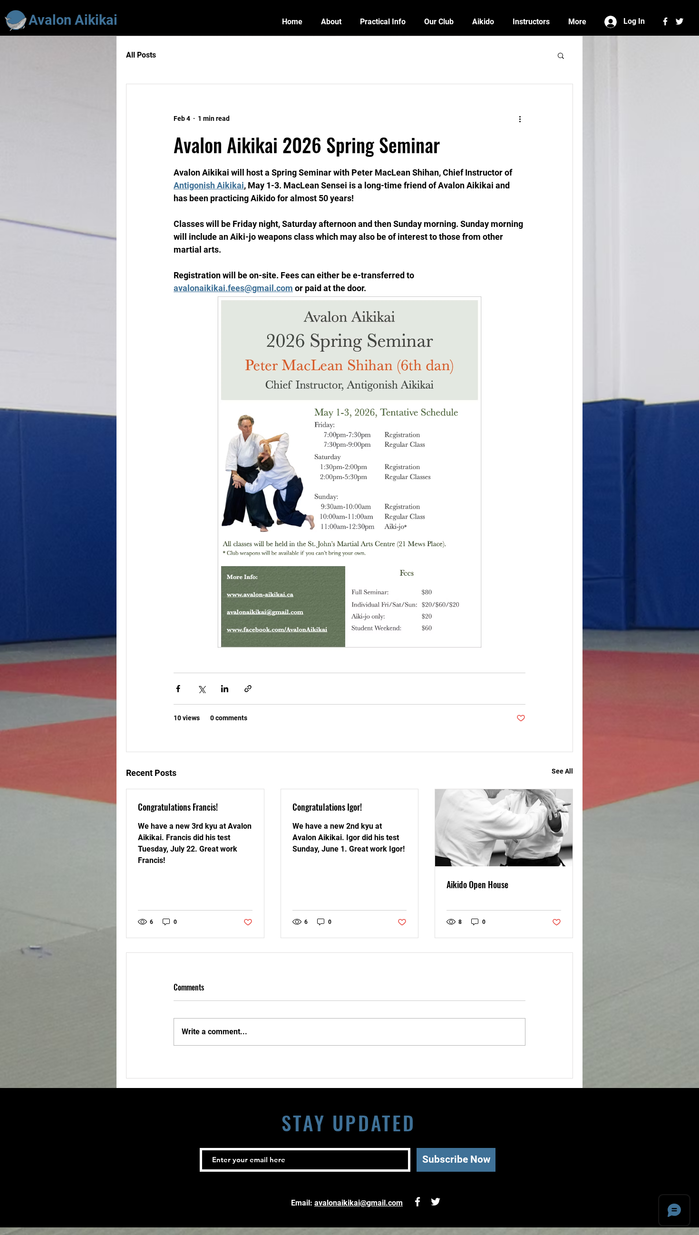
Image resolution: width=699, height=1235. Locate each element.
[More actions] (519, 118)
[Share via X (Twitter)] (201, 688)
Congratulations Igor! (327, 807)
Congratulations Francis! (178, 807)
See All (562, 771)
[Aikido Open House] (504, 827)
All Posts (141, 54)
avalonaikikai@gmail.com (358, 1202)
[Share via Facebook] (178, 688)
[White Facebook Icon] (665, 21)
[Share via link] (247, 688)
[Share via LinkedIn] (224, 688)
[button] (560, 55)
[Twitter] (679, 21)
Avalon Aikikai (73, 20)
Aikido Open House (477, 884)
